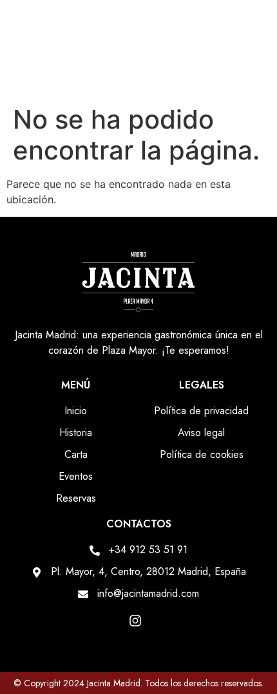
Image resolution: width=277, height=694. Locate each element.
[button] (252, 73)
